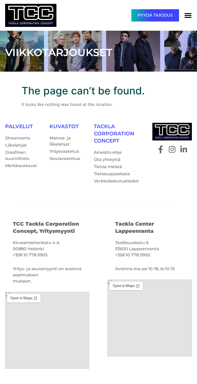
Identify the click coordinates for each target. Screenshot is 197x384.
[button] (188, 15)
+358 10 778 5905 (30, 255)
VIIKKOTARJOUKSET (58, 52)
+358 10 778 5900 (132, 255)
